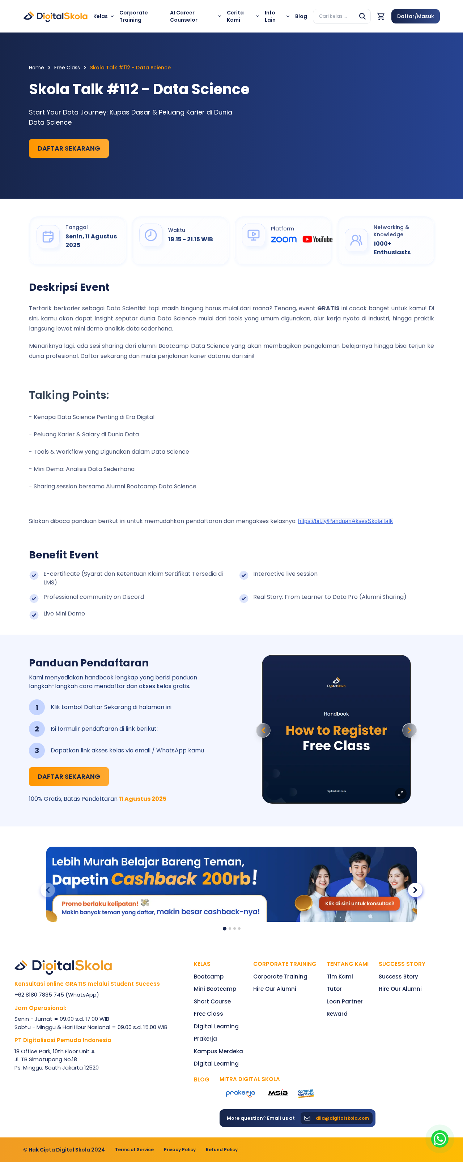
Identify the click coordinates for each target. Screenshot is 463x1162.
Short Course (212, 1001)
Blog (201, 1079)
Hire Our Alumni (274, 989)
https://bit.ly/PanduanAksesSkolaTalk (345, 521)
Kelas (202, 964)
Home (36, 67)
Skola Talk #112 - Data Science (130, 67)
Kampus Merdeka (218, 1051)
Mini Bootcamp (215, 989)
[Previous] (263, 730)
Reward (337, 1014)
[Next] (409, 730)
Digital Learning (216, 1026)
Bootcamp (209, 976)
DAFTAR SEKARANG (69, 148)
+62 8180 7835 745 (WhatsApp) (56, 994)
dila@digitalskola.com (342, 1118)
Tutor (334, 989)
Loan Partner (345, 1001)
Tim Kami (340, 976)
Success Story (398, 976)
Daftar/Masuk (415, 16)
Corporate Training (285, 964)
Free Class (67, 67)
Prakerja (205, 1038)
